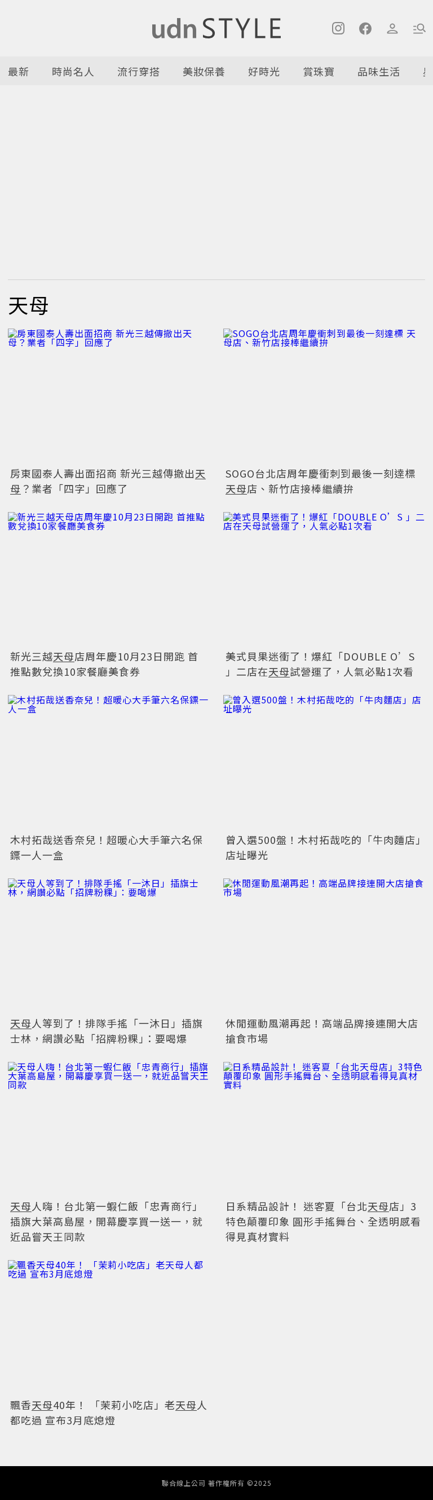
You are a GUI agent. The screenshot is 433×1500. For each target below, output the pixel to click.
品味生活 (378, 71)
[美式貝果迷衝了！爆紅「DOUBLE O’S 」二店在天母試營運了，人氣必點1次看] (324, 579)
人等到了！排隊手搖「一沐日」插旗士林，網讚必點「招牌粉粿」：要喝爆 (106, 1031)
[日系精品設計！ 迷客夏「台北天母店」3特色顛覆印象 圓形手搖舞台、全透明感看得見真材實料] (324, 1129)
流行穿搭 (138, 71)
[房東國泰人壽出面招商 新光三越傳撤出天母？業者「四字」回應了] (109, 396)
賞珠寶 (319, 71)
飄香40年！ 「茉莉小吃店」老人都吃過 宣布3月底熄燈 (108, 1412)
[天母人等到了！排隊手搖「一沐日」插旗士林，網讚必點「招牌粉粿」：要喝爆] (109, 945)
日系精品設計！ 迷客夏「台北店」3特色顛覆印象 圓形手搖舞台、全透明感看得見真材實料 (323, 1221)
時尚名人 (73, 71)
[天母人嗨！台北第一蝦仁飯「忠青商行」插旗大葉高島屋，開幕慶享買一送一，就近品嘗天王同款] (109, 1129)
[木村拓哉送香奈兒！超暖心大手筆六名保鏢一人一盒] (109, 762)
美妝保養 (204, 71)
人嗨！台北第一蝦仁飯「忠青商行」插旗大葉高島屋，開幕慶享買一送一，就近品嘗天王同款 (106, 1221)
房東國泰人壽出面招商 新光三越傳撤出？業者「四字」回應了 (108, 481)
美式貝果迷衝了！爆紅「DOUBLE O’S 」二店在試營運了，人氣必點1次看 (320, 664)
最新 (18, 71)
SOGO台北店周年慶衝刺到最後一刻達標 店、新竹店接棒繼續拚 (321, 481)
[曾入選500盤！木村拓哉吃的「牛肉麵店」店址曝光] (324, 762)
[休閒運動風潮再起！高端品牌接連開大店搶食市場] (324, 945)
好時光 (264, 71)
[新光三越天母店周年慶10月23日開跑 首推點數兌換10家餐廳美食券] (109, 579)
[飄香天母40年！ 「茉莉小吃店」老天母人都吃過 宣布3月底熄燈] (109, 1327)
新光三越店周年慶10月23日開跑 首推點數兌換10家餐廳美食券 (104, 664)
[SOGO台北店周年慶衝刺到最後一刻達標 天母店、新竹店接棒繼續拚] (324, 396)
